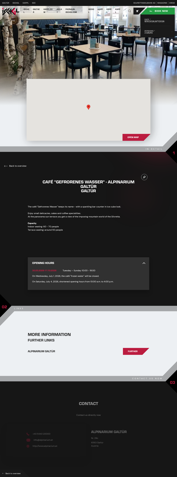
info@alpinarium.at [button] (43, 439)
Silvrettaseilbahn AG (144, 3)
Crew (172, 3)
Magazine (162, 3)
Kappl (26, 3)
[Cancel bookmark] (144, 177)
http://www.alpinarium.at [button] (44, 446)
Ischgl (16, 3)
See (34, 3)
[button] (129, 11)
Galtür (5, 3)
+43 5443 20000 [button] (41, 433)
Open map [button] (133, 137)
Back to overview (17, 165)
